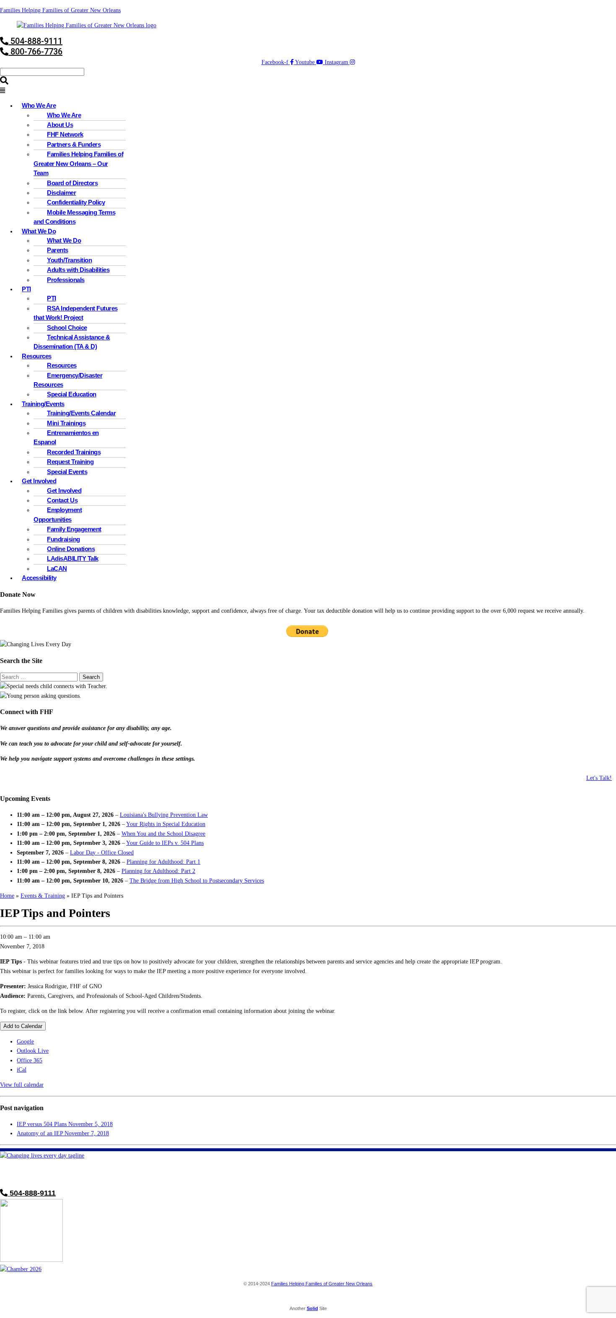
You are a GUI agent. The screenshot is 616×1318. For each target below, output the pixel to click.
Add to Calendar (22, 1026)
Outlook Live (33, 1051)
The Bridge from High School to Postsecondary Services (196, 881)
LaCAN (57, 568)
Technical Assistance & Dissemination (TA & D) (72, 342)
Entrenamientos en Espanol (66, 437)
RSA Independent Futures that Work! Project (76, 313)
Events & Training (43, 896)
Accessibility (39, 578)
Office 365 (29, 1060)
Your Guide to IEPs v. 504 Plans (165, 843)
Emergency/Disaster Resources (68, 380)
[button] (308, 91)
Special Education (71, 394)
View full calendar (22, 1085)
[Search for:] (39, 677)
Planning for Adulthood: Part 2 (158, 871)
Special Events (67, 472)
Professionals (66, 280)
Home (7, 896)
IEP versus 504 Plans (65, 1124)
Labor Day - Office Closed (102, 852)
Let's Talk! (599, 778)
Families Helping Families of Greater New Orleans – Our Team (78, 163)
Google (25, 1041)
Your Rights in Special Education (165, 824)
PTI (26, 289)
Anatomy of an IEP (63, 1133)
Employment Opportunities (58, 515)
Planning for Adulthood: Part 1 (163, 862)
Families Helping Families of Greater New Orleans (60, 10)
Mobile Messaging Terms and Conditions (74, 217)
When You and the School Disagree (163, 834)
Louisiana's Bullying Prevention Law (164, 815)
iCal (21, 1070)
